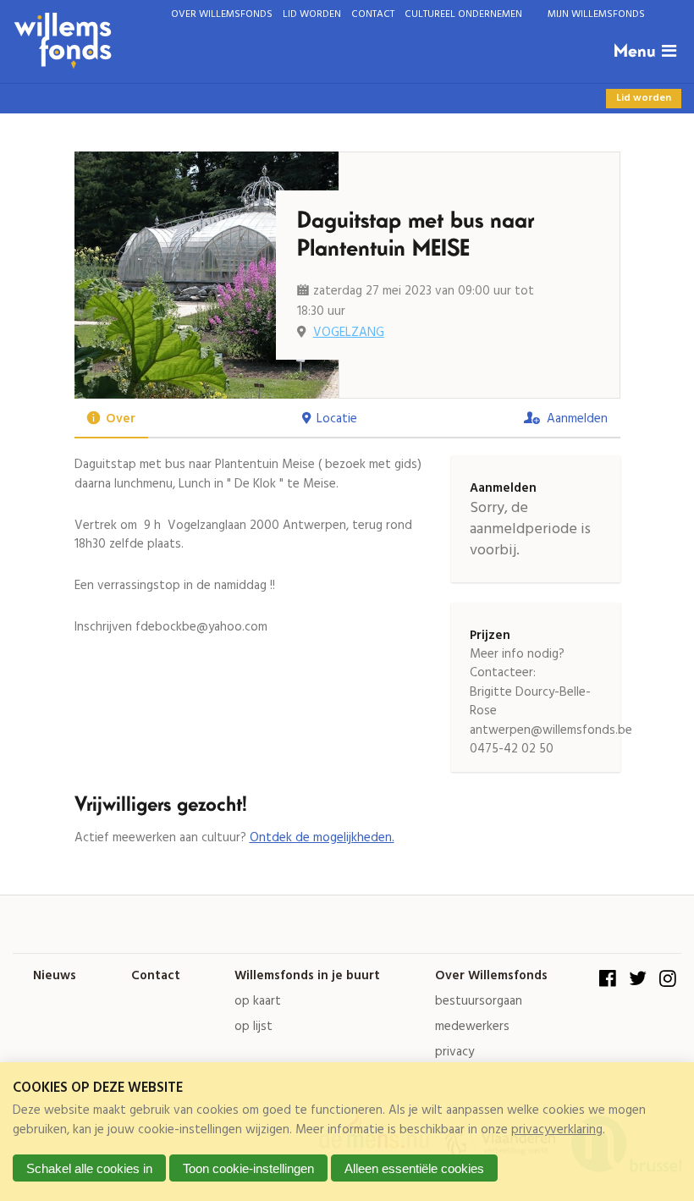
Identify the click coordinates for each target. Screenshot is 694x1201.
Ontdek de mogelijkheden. (322, 838)
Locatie (337, 419)
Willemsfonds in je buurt (307, 976)
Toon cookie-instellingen (248, 1168)
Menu (635, 51)
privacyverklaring (557, 1130)
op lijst (253, 1027)
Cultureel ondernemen (463, 14)
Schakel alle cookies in (89, 1168)
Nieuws (54, 976)
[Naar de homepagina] (306, 41)
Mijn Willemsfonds (596, 14)
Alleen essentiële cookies (414, 1168)
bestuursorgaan (478, 1001)
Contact (372, 14)
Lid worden (312, 14)
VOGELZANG (348, 332)
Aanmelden (577, 419)
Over (120, 419)
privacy (454, 1052)
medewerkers (472, 1027)
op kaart (257, 1001)
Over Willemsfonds (222, 14)
